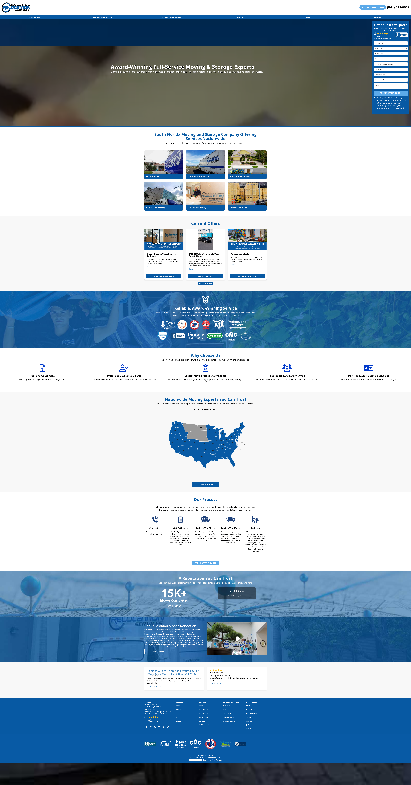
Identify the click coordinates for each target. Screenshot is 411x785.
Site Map (210, 755)
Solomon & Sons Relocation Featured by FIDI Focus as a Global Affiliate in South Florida (173, 672)
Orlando (249, 721)
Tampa (248, 717)
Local (201, 706)
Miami (248, 706)
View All (249, 729)
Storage (202, 721)
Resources (226, 706)
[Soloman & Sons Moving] (237, 638)
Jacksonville (250, 725)
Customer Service (229, 721)
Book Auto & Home (205, 276)
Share (149, 267)
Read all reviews (215, 683)
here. (250, 583)
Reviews (179, 709)
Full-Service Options (206, 725)
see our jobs (174, 606)
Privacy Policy (394, 110)
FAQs (224, 709)
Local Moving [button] (34, 17)
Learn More (157, 651)
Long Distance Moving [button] (102, 17)
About (178, 706)
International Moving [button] (171, 17)
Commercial (203, 717)
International (203, 713)
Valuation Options (229, 717)
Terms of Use (384, 110)
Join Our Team (181, 717)
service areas (205, 484)
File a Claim (227, 713)
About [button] (308, 17)
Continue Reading (153, 686)
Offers (178, 713)
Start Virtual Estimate (164, 276)
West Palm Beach (252, 713)
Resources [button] (376, 17)
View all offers (205, 283)
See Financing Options (247, 276)
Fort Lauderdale (251, 709)
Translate (219, 760)
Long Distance (204, 709)
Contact (178, 721)
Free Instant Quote (372, 7)
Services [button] (239, 17)
